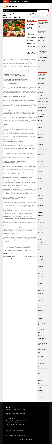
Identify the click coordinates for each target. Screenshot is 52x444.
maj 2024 (39, 178)
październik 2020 (41, 290)
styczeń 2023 (40, 215)
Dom (39, 366)
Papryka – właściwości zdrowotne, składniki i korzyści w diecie (42, 53)
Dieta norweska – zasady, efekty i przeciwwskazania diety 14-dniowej (19, 246)
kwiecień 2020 (40, 300)
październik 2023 (41, 202)
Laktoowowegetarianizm (7, 57)
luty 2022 (39, 239)
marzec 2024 (40, 185)
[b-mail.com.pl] (5, 10)
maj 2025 (39, 147)
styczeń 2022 (40, 242)
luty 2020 (39, 307)
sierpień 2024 (40, 168)
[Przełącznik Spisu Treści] (26, 71)
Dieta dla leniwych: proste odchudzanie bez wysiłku (15, 414)
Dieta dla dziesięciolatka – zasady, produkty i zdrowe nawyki (17, 248)
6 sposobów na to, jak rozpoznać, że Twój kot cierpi (15, 431)
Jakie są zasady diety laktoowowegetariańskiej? (12, 74)
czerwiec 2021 (40, 266)
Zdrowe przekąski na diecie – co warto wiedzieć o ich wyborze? (31, 52)
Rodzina (39, 383)
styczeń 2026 (40, 137)
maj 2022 (39, 229)
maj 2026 (39, 130)
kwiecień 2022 (40, 232)
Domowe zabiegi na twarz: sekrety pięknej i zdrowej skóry (43, 323)
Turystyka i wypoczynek (42, 387)
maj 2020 (39, 297)
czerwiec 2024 (40, 174)
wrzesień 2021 (40, 256)
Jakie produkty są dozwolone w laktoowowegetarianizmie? (14, 75)
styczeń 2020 (40, 310)
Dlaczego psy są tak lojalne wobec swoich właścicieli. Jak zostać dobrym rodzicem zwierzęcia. (42, 39)
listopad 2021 (40, 249)
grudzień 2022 (40, 219)
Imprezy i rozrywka (41, 370)
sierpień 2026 (40, 124)
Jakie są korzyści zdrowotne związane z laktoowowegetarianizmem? (16, 78)
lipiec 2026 (40, 127)
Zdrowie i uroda (41, 390)
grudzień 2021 (40, 246)
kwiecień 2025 (40, 151)
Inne (39, 373)
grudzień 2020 (40, 286)
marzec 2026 (40, 134)
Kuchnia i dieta (10, 253)
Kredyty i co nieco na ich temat (12, 428)
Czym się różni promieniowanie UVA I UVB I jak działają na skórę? (15, 410)
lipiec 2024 (40, 171)
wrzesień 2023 (40, 205)
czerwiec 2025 (40, 144)
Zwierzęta (40, 393)
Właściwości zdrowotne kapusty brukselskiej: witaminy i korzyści (42, 31)
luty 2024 (39, 188)
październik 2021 (41, 252)
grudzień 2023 (40, 195)
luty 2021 (39, 280)
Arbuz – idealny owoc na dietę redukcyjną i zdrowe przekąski (32, 33)
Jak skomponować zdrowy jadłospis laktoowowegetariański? (14, 76)
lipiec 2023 (40, 212)
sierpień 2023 (40, 208)
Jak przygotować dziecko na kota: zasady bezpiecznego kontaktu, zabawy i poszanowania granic (43, 84)
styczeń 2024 (40, 191)
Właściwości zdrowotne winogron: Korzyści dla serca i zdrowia (31, 39)
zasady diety (11, 96)
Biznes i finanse (41, 363)
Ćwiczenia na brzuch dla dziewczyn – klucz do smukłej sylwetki (15, 417)
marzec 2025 (40, 154)
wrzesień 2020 (40, 293)
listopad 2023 (40, 198)
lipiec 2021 (40, 263)
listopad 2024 (40, 161)
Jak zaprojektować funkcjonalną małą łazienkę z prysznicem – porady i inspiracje (15, 435)
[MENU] (8, 11)
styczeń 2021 (40, 283)
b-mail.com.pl (17, 17)
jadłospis (4, 121)
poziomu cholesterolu (12, 177)
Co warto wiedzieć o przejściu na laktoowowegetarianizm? (14, 80)
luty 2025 (39, 157)
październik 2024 (41, 164)
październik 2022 (41, 222)
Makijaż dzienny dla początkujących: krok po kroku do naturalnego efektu (16, 421)
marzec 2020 (40, 303)
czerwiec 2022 (40, 225)
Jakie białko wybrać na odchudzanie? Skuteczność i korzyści (42, 345)
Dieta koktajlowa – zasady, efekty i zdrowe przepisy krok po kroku (18, 250)
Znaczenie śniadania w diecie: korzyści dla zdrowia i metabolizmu (42, 46)
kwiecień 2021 (40, 273)
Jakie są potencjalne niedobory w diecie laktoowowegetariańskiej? (15, 79)
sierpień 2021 (40, 259)
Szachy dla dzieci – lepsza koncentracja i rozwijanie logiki (43, 351)
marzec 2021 (40, 276)
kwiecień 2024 (40, 181)
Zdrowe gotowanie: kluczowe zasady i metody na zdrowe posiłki (18, 247)
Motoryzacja (40, 380)
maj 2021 (39, 269)
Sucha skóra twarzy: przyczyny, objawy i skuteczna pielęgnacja (15, 425)
